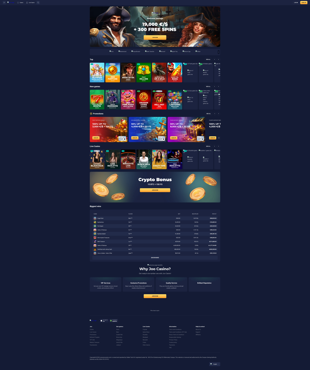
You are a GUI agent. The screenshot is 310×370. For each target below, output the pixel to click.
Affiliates (198, 334)
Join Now (155, 37)
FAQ (170, 347)
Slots (117, 329)
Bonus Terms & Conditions (176, 334)
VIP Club (92, 340)
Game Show (146, 332)
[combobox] (214, 364)
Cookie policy (173, 342)
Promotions (93, 334)
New (117, 332)
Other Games (146, 345)
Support (198, 332)
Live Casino (93, 332)
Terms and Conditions (175, 329)
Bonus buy (119, 337)
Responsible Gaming (175, 337)
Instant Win (119, 334)
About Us (198, 329)
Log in (296, 2)
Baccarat (145, 340)
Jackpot (118, 345)
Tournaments (93, 345)
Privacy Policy (173, 340)
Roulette (145, 334)
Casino (92, 329)
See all (208, 59)
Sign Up (96, 138)
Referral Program (94, 337)
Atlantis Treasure (94, 342)
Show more (155, 257)
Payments (172, 345)
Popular (145, 329)
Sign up (304, 2)
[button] (219, 52)
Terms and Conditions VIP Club (178, 332)
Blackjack (145, 337)
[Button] (4, 2)
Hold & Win (119, 342)
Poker (144, 342)
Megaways (119, 340)
